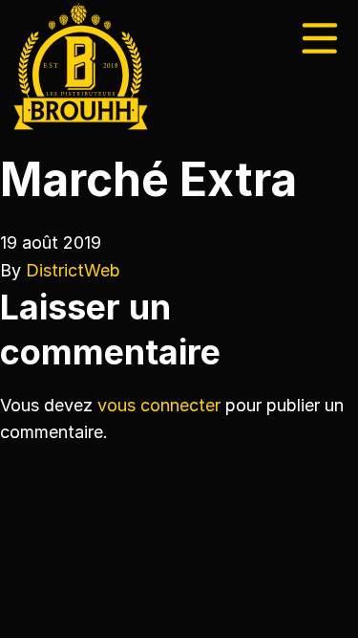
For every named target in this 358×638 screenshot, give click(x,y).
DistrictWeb (73, 270)
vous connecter (159, 405)
